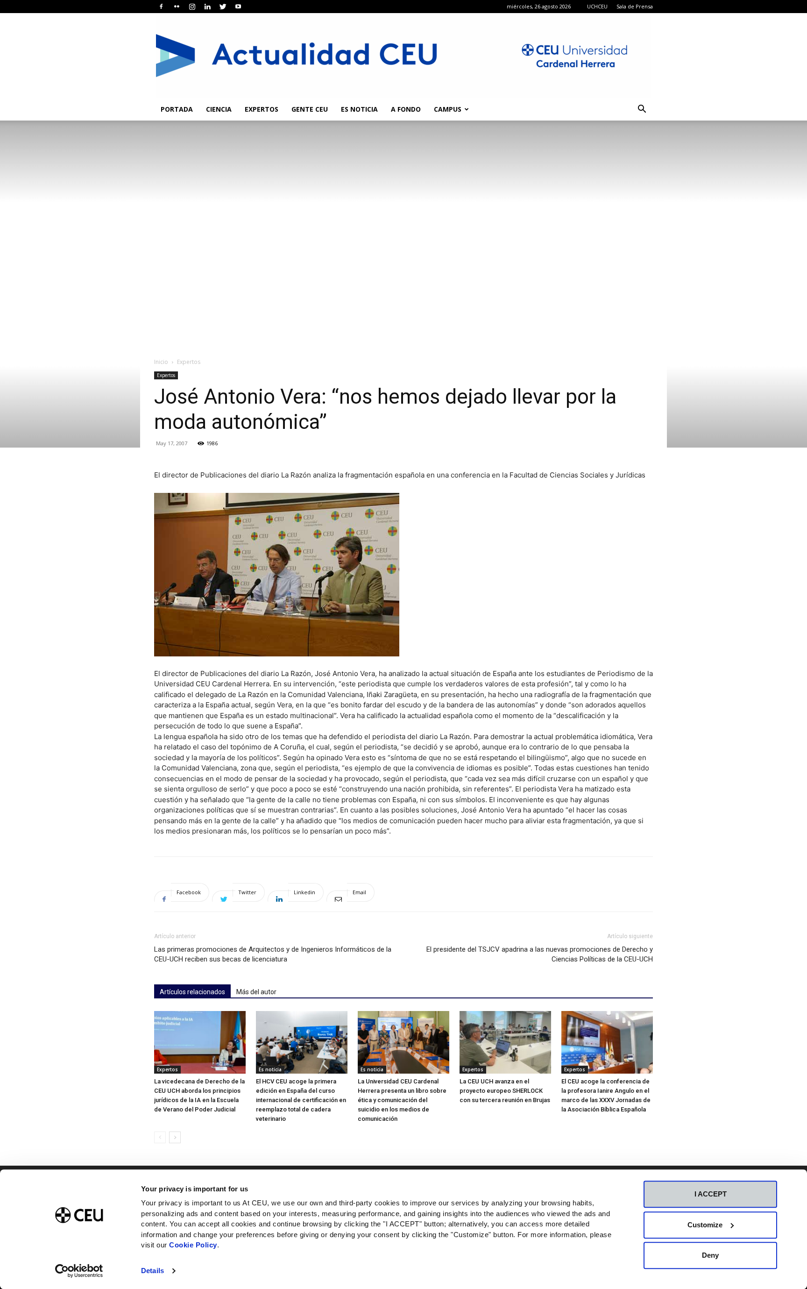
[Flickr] (177, 6)
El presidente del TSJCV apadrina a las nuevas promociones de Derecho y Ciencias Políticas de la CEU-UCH (539, 954)
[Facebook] (161, 6)
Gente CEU (309, 109)
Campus (447, 109)
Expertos (261, 109)
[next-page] (175, 1137)
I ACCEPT (710, 1194)
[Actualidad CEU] (403, 55)
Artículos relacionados (192, 992)
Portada (177, 109)
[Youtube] (238, 6)
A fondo (406, 109)
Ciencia (219, 109)
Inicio (161, 362)
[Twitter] (223, 6)
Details (152, 1271)
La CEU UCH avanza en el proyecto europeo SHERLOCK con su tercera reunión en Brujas (505, 1091)
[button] (641, 110)
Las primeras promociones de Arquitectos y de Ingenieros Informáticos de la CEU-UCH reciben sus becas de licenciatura (272, 954)
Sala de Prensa (634, 6)
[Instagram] (192, 6)
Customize (704, 1225)
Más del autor (256, 992)
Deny (710, 1255)
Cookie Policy (193, 1245)
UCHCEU (597, 6)
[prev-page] (160, 1137)
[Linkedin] (207, 6)
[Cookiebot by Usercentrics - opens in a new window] (79, 1271)
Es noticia (359, 109)
